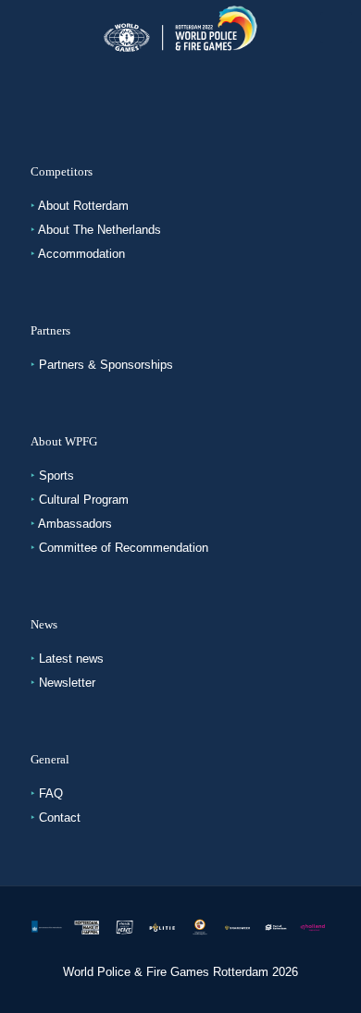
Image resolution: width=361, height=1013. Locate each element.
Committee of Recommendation (123, 548)
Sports (56, 475)
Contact (60, 817)
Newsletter (67, 683)
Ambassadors (75, 524)
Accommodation (81, 254)
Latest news (71, 658)
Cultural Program (84, 499)
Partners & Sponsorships (106, 365)
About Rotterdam (83, 206)
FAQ (51, 793)
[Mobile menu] (336, 27)
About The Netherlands (99, 230)
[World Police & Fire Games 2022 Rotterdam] (180, 28)
